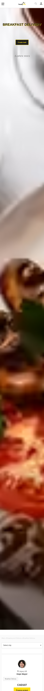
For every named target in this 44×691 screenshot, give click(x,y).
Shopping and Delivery (13, 638)
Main (3, 638)
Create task (22, 42)
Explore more (22, 56)
